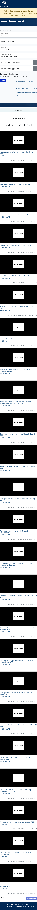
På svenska (12, 21)
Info (6, 904)
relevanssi (5, 76)
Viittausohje (20, 96)
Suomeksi (4, 21)
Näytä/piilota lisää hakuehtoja (26, 81)
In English (21, 21)
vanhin (24, 76)
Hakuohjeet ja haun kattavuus (26, 88)
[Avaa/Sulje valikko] (34, 4)
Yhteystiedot (7, 906)
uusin (16, 76)
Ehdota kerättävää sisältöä (24, 906)
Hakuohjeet (15, 904)
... (34, 62)
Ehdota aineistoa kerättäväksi (26, 92)
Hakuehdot (18, 110)
